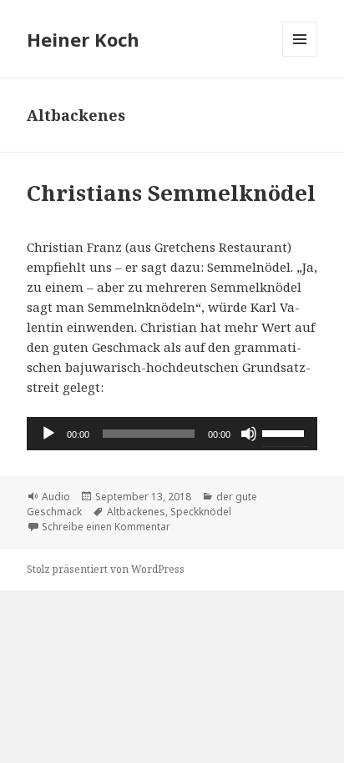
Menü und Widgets (300, 56)
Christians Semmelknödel (171, 193)
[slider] (285, 432)
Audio (56, 496)
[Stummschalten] (248, 433)
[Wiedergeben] (48, 433)
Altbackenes (136, 511)
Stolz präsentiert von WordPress (106, 569)
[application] (172, 433)
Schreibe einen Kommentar (106, 527)
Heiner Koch (83, 39)
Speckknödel (200, 511)
